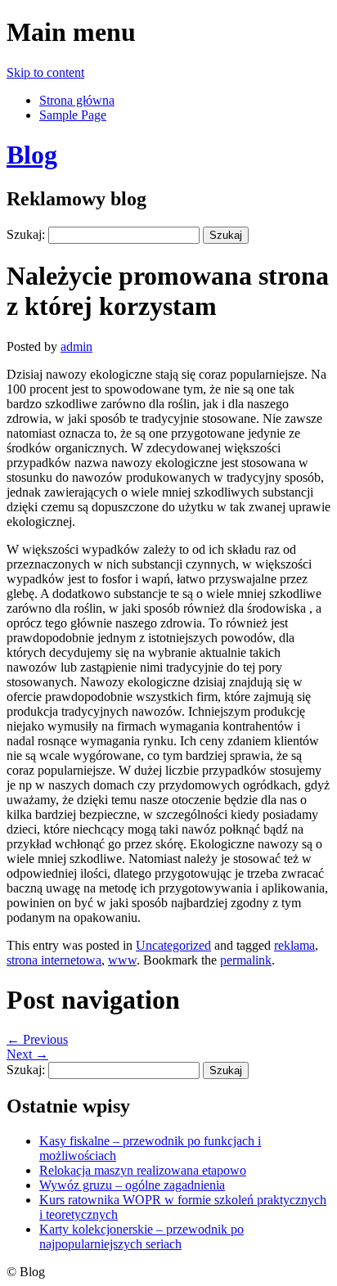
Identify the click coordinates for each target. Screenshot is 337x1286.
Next (27, 1054)
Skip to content (45, 72)
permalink (246, 960)
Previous (37, 1039)
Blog (32, 154)
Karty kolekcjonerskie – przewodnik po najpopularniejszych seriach (141, 1236)
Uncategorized (173, 945)
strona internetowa (54, 960)
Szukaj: (26, 234)
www (122, 960)
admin (76, 346)
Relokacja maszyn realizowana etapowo (142, 1170)
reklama (294, 945)
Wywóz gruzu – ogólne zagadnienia (132, 1185)
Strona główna (77, 100)
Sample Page (72, 115)
